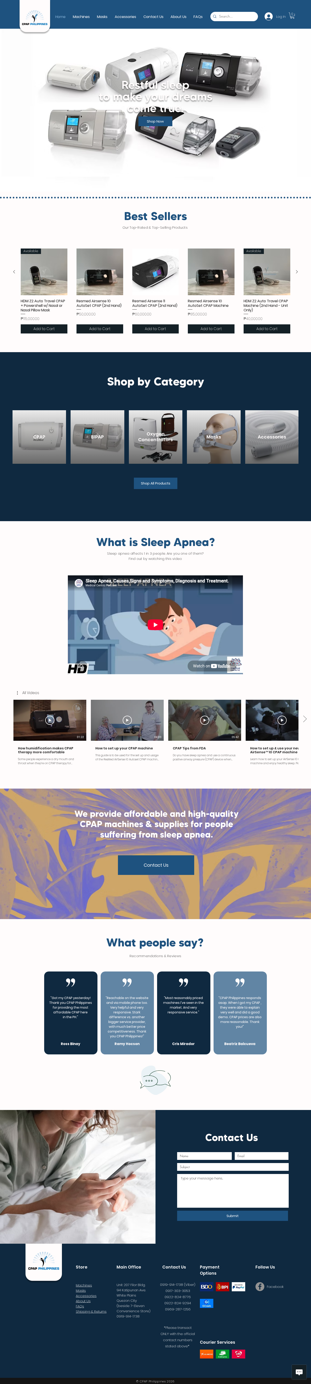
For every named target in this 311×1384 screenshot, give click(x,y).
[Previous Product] (14, 271)
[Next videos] (304, 719)
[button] (28, 693)
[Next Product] (297, 271)
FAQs (80, 1306)
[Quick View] (99, 272)
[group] (155, 291)
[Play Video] (49, 720)
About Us (83, 1301)
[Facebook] (259, 1286)
